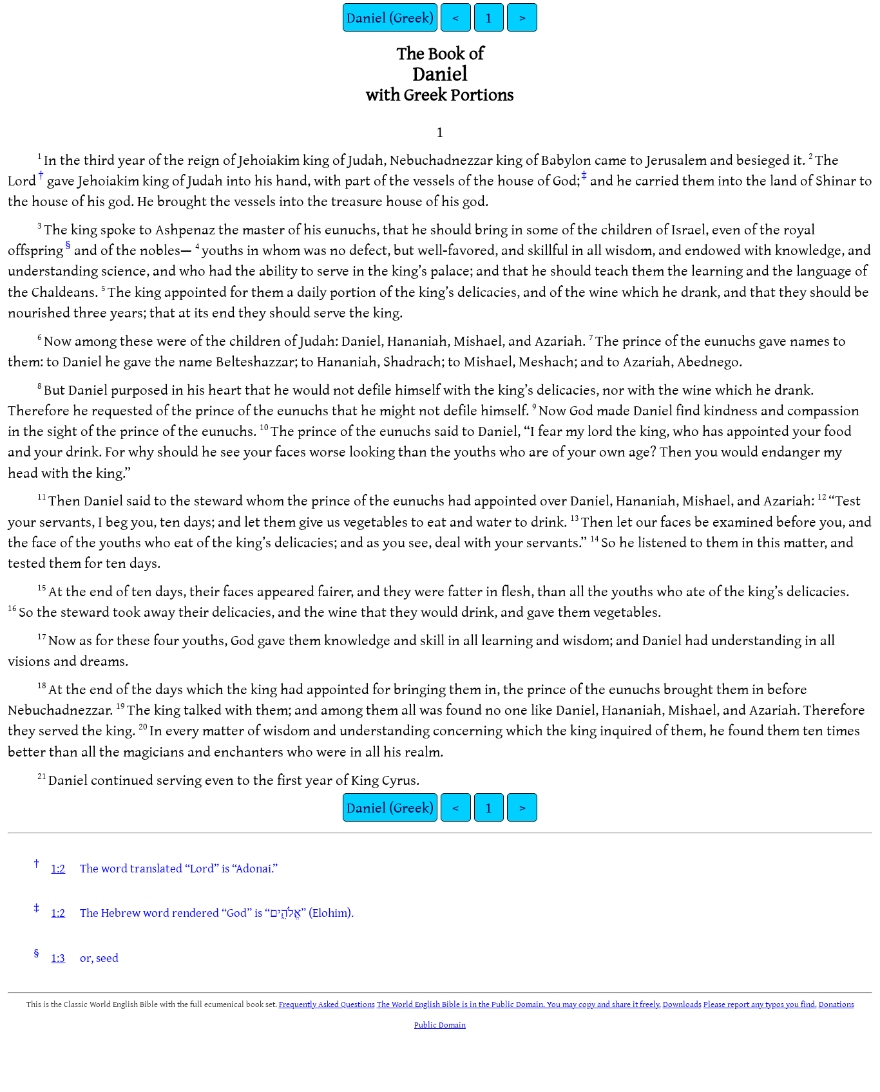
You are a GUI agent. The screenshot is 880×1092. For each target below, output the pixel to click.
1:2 (58, 868)
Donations (836, 1003)
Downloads (682, 1003)
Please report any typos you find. (760, 1003)
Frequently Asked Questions (327, 1003)
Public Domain (440, 1024)
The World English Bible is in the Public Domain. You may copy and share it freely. (519, 1003)
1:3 (58, 957)
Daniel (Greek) (390, 17)
